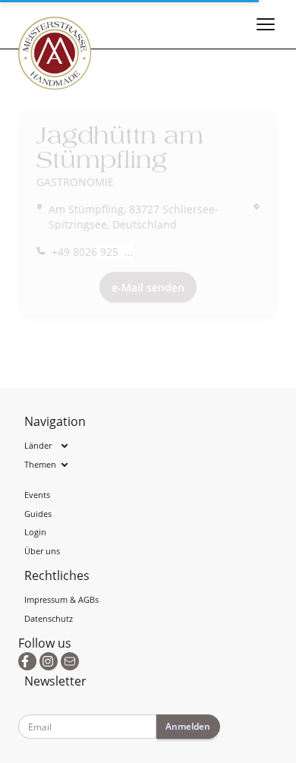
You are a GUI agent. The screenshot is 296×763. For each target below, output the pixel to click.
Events (37, 494)
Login (35, 532)
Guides (38, 513)
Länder (38, 445)
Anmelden (187, 726)
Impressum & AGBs (61, 599)
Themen (40, 464)
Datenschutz (48, 618)
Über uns (42, 550)
